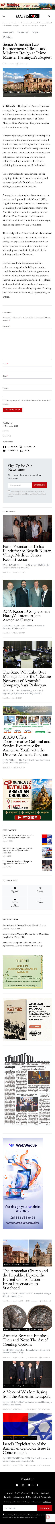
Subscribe (39, 485)
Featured (23, 32)
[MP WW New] (23, 1183)
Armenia (14, 23)
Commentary (16, 1265)
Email (5, 376)
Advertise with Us (22, 1496)
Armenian (7, 1265)
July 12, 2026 (7, 867)
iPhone (34, 1493)
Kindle (7, 1496)
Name (5, 364)
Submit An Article (42, 1496)
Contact (25, 1493)
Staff (17, 1493)
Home (5, 23)
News (36, 32)
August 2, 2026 (8, 841)
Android (44, 1493)
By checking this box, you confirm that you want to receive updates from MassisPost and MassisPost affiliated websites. (27, 494)
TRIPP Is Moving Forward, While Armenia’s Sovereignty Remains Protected (17, 850)
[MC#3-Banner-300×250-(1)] (27, 799)
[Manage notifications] (48, 1517)
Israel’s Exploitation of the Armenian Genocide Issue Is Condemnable (18, 836)
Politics (8, 37)
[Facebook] (17, 1485)
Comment (6, 326)
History (33, 1330)
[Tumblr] (38, 1485)
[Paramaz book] (27, 1019)
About (9, 1493)
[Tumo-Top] (27, 6)
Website (5, 388)
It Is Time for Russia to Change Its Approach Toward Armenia (17, 862)
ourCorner (32, 1438)
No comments (9, 64)
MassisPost (7, 436)
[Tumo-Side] (23, 972)
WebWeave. (47, 1502)
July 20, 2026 (7, 856)
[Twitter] (23, 1485)
